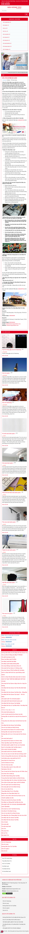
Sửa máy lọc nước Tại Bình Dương (10, 807)
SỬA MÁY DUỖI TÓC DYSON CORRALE (11, 750)
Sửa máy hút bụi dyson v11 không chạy (11, 666)
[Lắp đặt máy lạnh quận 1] (14, 573)
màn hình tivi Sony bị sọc (8, 759)
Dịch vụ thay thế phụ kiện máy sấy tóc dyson (13, 675)
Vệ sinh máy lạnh (6, 825)
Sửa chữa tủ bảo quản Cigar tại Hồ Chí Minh (13, 781)
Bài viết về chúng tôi (8, 896)
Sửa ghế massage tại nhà (8, 655)
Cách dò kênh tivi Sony (7, 761)
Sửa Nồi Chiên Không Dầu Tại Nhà (10, 774)
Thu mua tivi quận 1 (7, 612)
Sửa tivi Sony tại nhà (7, 763)
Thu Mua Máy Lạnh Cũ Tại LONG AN (11, 765)
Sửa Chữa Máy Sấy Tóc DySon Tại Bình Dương (13, 779)
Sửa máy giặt (5, 823)
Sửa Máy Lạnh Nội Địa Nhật (8, 660)
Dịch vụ (14, 648)
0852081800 (12, 314)
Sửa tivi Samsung (7, 401)
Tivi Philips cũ (6, 40)
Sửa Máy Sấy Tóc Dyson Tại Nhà (10, 816)
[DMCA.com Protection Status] (7, 892)
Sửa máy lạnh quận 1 (7, 461)
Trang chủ (10, 71)
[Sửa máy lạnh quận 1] (14, 453)
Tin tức (14, 838)
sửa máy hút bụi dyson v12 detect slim (11, 739)
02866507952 (21, 118)
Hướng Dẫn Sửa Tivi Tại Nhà (9, 845)
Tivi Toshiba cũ (6, 49)
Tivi (17, 71)
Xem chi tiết (5, 354)
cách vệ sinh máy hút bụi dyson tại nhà (11, 713)
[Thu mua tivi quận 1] (14, 604)
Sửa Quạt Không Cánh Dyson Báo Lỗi (11, 664)
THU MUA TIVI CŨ (6, 768)
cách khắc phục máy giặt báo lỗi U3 (11, 757)
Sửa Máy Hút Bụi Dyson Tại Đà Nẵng (11, 724)
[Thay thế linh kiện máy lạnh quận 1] (14, 483)
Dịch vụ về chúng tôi (8, 912)
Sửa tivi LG (4, 849)
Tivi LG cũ (5, 28)
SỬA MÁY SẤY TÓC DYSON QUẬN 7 (10, 697)
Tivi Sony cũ (6, 25)
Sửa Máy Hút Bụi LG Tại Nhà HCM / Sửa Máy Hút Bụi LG (13, 923)
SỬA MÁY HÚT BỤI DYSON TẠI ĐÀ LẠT (11, 699)
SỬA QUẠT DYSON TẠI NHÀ (8, 748)
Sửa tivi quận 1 (6, 371)
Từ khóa (14, 853)
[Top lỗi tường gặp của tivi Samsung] (14, 340)
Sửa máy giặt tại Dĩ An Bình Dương (10, 785)
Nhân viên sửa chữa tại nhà (8, 638)
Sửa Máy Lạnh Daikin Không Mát (10, 662)
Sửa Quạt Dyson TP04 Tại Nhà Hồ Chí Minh (12, 669)
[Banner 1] (14, 60)
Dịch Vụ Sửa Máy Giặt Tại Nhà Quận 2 (11, 746)
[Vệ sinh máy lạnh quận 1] (14, 424)
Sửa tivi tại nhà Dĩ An (7, 787)
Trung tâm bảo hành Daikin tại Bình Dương (12, 776)
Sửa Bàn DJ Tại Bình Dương (8, 809)
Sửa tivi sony (4, 843)
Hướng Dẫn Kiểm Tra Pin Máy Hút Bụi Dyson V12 (14, 651)
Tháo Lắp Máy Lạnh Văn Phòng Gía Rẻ (11, 741)
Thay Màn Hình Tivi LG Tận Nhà (9, 790)
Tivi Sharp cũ (6, 37)
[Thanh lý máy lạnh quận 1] (14, 540)
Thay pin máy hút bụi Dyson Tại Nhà (11, 798)
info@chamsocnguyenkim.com (13, 322)
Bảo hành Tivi (5, 834)
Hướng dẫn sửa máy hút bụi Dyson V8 (11, 730)
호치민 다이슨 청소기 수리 (8, 708)
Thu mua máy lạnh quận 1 (9, 520)
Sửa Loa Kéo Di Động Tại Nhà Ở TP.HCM (11, 653)
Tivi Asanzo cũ (6, 34)
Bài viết (13, 71)
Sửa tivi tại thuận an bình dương (10, 726)
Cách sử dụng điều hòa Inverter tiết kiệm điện (13, 754)
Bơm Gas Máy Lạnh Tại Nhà (8, 658)
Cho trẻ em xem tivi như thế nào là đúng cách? (13, 752)
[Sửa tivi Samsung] (14, 393)
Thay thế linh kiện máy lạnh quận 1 (11, 491)
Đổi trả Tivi (4, 831)
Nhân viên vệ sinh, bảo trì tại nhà (10, 634)
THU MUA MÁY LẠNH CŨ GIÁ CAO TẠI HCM (13, 743)
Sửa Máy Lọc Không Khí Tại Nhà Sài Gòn (12, 801)
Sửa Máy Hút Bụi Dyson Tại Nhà (10, 818)
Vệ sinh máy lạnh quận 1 (8, 432)
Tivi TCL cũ (5, 31)
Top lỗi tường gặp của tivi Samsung (11, 348)
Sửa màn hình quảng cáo (8, 710)
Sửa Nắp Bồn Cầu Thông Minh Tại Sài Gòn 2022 (14, 814)
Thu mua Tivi (5, 829)
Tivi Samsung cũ (7, 22)
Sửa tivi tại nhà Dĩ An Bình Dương (10, 812)
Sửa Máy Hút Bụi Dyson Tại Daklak (10, 702)
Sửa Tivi (3, 827)
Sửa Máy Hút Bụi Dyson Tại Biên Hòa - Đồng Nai (14, 691)
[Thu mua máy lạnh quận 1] (14, 512)
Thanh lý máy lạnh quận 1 (9, 548)
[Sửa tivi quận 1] (14, 363)
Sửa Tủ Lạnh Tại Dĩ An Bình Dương (10, 783)
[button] (3, 60)
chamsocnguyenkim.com (12, 324)
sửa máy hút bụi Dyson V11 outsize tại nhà (12, 728)
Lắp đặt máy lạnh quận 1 (8, 581)
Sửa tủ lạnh (4, 820)
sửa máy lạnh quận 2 (7, 737)
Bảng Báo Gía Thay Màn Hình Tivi (10, 792)
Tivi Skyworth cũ (7, 43)
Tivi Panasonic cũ (7, 46)
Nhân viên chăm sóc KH (7, 642)
